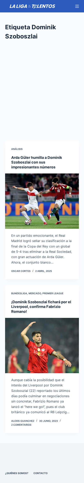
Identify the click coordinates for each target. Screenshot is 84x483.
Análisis (17, 148)
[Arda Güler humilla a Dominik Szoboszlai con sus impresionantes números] (42, 201)
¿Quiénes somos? (16, 473)
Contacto (40, 473)
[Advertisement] (42, 91)
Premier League (52, 293)
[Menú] (77, 6)
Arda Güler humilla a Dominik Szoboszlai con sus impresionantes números (36, 162)
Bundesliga (19, 293)
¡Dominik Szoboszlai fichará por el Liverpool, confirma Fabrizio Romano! (41, 307)
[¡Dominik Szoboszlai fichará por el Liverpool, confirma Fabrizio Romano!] (42, 345)
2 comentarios (21, 424)
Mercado (35, 293)
